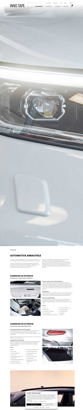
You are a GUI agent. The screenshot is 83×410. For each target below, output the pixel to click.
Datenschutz (42, 407)
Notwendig (29, 401)
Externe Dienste (42, 401)
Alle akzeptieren (34, 404)
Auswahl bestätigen (49, 404)
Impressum (48, 407)
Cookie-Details (36, 407)
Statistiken (36, 401)
